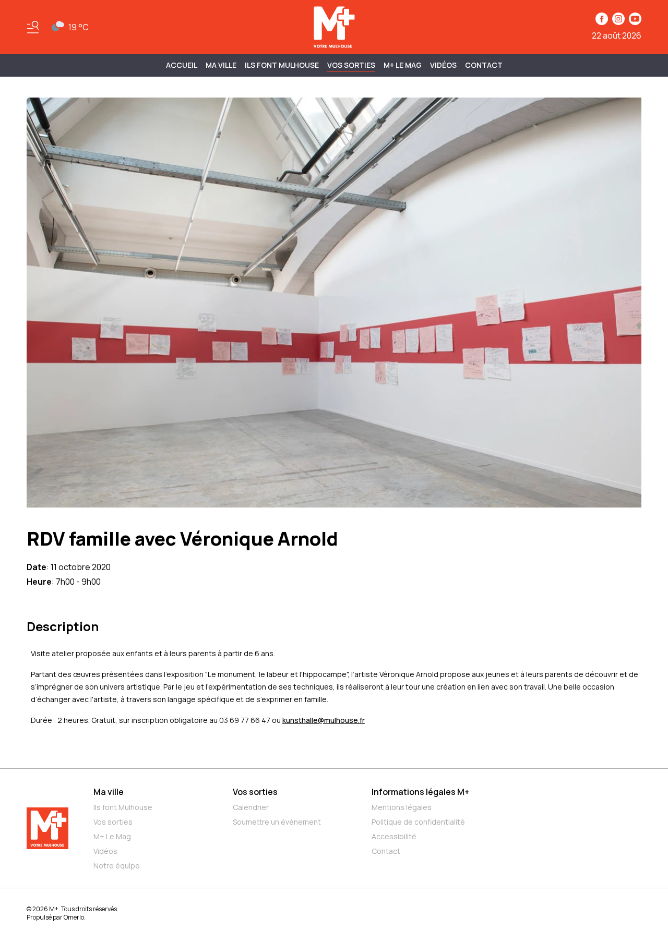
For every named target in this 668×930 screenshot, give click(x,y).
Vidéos (443, 65)
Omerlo (74, 917)
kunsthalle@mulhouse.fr (323, 720)
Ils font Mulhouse (122, 807)
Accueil (181, 65)
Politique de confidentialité (418, 822)
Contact (484, 65)
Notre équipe (116, 866)
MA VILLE (221, 65)
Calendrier (251, 807)
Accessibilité (394, 836)
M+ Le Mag (403, 65)
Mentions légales (402, 807)
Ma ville (108, 792)
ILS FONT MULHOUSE (282, 65)
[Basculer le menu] (33, 27)
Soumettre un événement (277, 822)
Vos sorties (351, 65)
